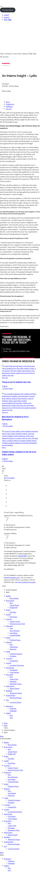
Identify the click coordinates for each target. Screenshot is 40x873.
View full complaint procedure (25, 582)
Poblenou (13, 708)
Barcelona (9, 706)
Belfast (8, 596)
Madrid (8, 713)
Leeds (8, 651)
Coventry (9, 619)
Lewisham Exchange (17, 665)
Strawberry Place (15, 684)
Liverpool (9, 658)
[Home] (7, 1)
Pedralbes (13, 711)
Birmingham (10, 600)
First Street (13, 670)
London (8, 663)
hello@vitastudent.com (12, 577)
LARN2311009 (22, 556)
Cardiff (8, 614)
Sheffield (9, 691)
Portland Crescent (16, 654)
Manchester (10, 668)
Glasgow (9, 642)
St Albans (13, 656)
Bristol (8, 610)
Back (5, 723)
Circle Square (14, 672)
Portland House (15, 640)
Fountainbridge (15, 635)
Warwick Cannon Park (17, 624)
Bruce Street (14, 598)
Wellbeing (9, 106)
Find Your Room (7, 10)
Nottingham (10, 686)
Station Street (14, 688)
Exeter (8, 637)
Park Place (13, 617)
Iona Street (13, 633)
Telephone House (16, 693)
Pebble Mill (13, 607)
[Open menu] (1, 6)
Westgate (13, 681)
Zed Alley (13, 612)
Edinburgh (9, 626)
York (7, 700)
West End (13, 649)
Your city (9, 109)
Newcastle (9, 674)
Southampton (10, 695)
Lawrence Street (15, 702)
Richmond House (16, 698)
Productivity (6, 65)
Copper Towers (15, 621)
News (8, 102)
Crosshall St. (14, 661)
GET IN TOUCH (9, 478)
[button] (20, 29)
